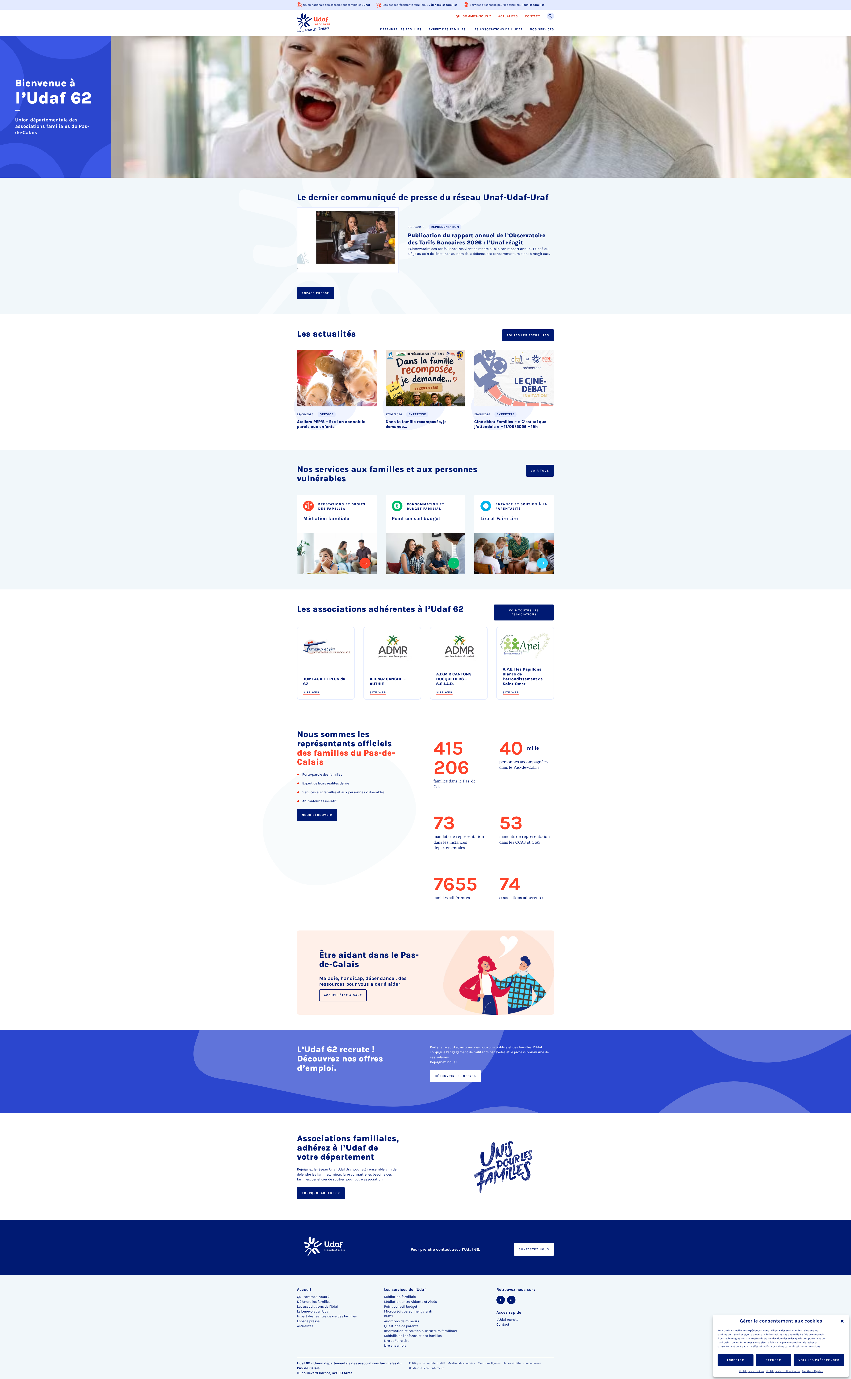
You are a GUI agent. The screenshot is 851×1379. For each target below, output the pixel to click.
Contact (532, 16)
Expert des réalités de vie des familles (327, 1316)
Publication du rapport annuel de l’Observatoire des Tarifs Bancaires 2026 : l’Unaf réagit (476, 239)
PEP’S (388, 1316)
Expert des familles (447, 29)
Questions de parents (401, 1326)
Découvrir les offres (455, 1075)
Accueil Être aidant (343, 995)
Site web (311, 692)
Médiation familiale (326, 518)
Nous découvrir (317, 814)
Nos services (542, 29)
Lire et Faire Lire (499, 518)
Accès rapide (508, 1312)
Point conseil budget (416, 518)
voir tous (540, 470)
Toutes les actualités (528, 335)
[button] (842, 1321)
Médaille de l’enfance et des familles (413, 1336)
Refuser (773, 1360)
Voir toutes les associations (524, 612)
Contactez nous (534, 1249)
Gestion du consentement (426, 1368)
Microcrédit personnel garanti (408, 1311)
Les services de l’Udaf (405, 1289)
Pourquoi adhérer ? (321, 1193)
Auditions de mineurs (401, 1321)
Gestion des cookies (461, 1363)
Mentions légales (812, 1371)
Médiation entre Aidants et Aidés (410, 1301)
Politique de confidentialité (783, 1371)
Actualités (508, 16)
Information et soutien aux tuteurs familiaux (420, 1331)
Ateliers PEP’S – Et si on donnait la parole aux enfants (331, 424)
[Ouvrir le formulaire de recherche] (550, 16)
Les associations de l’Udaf (498, 29)
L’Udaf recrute (507, 1319)
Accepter (735, 1360)
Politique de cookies (751, 1371)
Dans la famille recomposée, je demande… (416, 424)
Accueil (304, 1289)
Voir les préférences (818, 1360)
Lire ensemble (395, 1345)
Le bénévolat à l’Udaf (313, 1311)
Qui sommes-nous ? (473, 16)
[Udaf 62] (313, 22)
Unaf (366, 4)
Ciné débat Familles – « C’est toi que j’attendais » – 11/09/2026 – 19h (510, 424)
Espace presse (315, 293)
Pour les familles (533, 4)
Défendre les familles (442, 4)
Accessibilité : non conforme (522, 1363)
